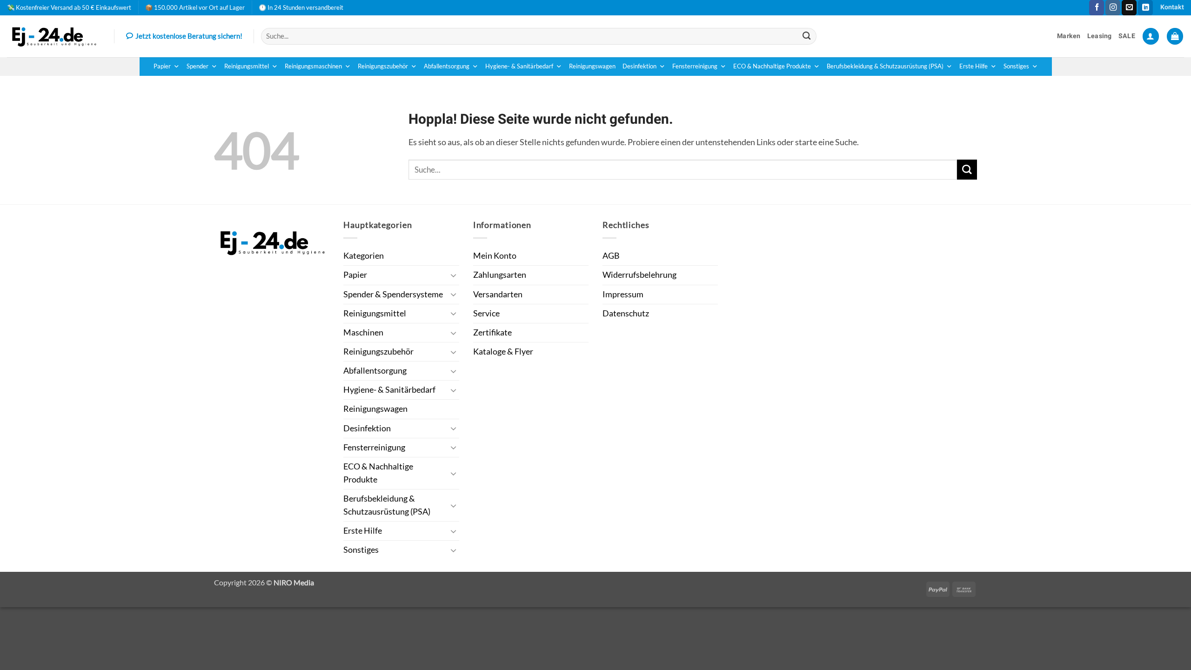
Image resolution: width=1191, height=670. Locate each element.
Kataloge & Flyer (503, 351)
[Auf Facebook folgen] (1096, 7)
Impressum (622, 294)
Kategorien (363, 256)
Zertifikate (492, 332)
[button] (1151, 36)
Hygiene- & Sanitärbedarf (519, 66)
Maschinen (363, 332)
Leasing (1099, 36)
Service (486, 313)
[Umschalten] (453, 275)
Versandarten (497, 294)
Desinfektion (639, 66)
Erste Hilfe (973, 66)
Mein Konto (494, 256)
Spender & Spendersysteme (393, 294)
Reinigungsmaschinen (313, 66)
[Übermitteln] (807, 36)
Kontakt (1172, 7)
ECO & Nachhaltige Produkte (772, 66)
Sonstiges (1016, 66)
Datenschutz (625, 313)
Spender (197, 66)
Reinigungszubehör (383, 66)
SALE (1126, 36)
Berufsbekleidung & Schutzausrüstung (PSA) (885, 66)
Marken (1069, 36)
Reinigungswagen (592, 66)
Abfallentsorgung (446, 66)
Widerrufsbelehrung (639, 275)
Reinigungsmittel (246, 66)
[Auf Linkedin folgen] (1145, 7)
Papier (162, 66)
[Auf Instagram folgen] (1112, 7)
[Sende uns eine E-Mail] (1129, 7)
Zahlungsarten (499, 275)
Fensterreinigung (694, 66)
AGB (611, 256)
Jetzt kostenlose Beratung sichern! (188, 36)
